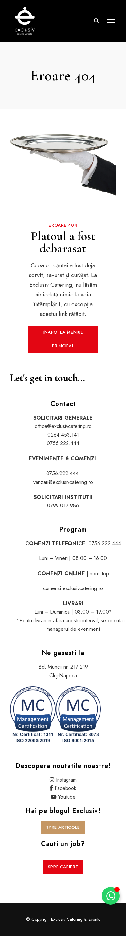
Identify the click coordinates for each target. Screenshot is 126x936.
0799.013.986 (63, 505)
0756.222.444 (63, 443)
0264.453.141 (63, 435)
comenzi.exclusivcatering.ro (73, 588)
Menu (109, 21)
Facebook (65, 788)
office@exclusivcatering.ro (63, 426)
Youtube (67, 797)
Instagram (66, 780)
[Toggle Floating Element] (111, 896)
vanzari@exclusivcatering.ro (63, 482)
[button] (63, 339)
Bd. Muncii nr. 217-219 (63, 667)
